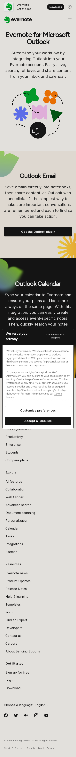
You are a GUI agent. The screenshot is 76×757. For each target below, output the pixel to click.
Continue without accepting (55, 336)
